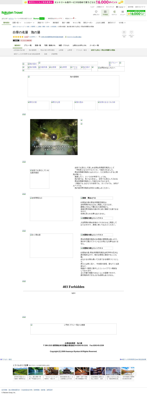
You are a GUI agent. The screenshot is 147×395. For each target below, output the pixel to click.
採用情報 (36, 390)
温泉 (45, 54)
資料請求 (50, 390)
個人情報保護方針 (14, 390)
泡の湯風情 (32, 50)
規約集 (43, 390)
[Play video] (54, 137)
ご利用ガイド (100, 7)
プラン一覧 (28, 45)
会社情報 (4, 390)
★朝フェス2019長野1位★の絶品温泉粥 (27, 54)
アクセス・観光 (81, 50)
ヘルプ (92, 7)
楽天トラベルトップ (18, 26)
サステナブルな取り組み (74, 37)
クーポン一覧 (94, 45)
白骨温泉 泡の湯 (19, 50)
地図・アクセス (64, 45)
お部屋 (61, 50)
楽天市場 (130, 7)
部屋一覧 (38, 45)
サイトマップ (110, 7)
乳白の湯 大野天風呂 (48, 50)
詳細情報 (54, 54)
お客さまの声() (79, 45)
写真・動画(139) (49, 45)
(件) (32, 36)
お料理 (69, 50)
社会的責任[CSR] (27, 390)
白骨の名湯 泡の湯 (26, 32)
